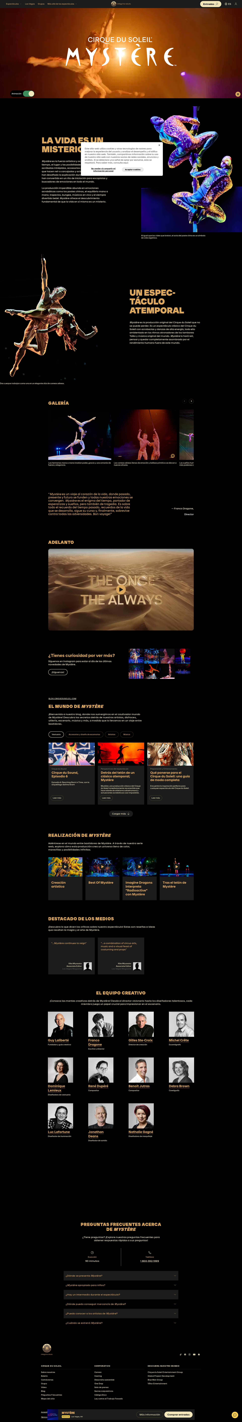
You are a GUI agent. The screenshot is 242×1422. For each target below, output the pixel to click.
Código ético (100, 1395)
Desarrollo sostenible (104, 1380)
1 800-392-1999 (149, 1260)
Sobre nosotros (48, 1372)
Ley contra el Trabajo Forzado (108, 1398)
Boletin (44, 1376)
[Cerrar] (159, 145)
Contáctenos (47, 1380)
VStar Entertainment (157, 1383)
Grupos (41, 4)
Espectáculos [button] (12, 4)
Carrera (98, 1372)
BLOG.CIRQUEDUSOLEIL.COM (62, 699)
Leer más (57, 798)
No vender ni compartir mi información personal (103, 169)
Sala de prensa (101, 1387)
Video (44, 1387)
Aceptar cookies (133, 169)
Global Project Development (161, 1376)
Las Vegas (30, 4)
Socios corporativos (103, 1391)
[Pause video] (173, 456)
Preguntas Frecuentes (51, 1395)
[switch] (28, 94)
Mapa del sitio (48, 1398)
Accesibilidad (47, 1412)
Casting (98, 1376)
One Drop (98, 1383)
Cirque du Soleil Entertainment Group (165, 1372)
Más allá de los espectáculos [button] (61, 4)
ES (229, 3)
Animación (16, 94)
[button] (191, 401)
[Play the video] (121, 589)
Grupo (44, 1383)
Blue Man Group (155, 1380)
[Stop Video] (237, 94)
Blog (43, 1391)
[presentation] (66, 1366)
